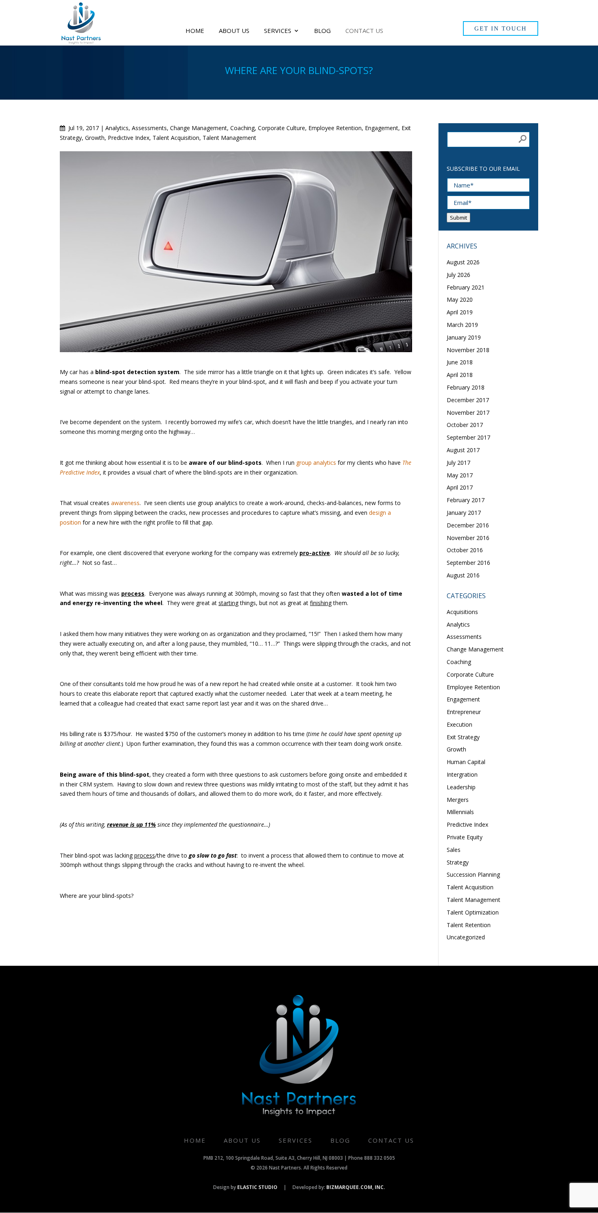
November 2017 (468, 412)
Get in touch (500, 28)
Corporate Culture (281, 128)
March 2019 (462, 325)
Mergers (458, 800)
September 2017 (468, 437)
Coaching (242, 128)
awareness (125, 503)
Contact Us (364, 31)
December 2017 (468, 400)
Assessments (149, 128)
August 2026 (463, 262)
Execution (459, 724)
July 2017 (458, 462)
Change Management (198, 128)
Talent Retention (469, 925)
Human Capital (466, 762)
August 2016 (463, 575)
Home (195, 31)
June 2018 (460, 362)
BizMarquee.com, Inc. (355, 1187)
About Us (234, 31)
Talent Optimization (473, 912)
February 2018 (466, 387)
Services (277, 31)
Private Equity (464, 837)
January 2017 (464, 512)
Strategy (458, 862)
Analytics (117, 128)
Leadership (461, 787)
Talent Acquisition (176, 138)
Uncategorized (466, 937)
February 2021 (466, 287)
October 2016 (465, 550)
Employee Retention (335, 128)
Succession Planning (473, 874)
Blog (322, 31)
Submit (458, 217)
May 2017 (460, 475)
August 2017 (463, 450)
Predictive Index (128, 138)
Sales (454, 850)
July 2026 (458, 275)
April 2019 (460, 312)
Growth (95, 138)
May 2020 (460, 299)
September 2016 (468, 562)
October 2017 (465, 425)
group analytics (316, 462)
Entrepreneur (464, 712)
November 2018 (468, 350)
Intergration (462, 774)
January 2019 (464, 337)
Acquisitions (462, 612)
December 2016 (468, 525)
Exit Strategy (463, 737)
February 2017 (466, 500)
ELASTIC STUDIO (257, 1187)
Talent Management (229, 138)
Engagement (381, 128)
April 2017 (460, 487)
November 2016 (468, 538)
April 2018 (460, 375)
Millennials (460, 812)
